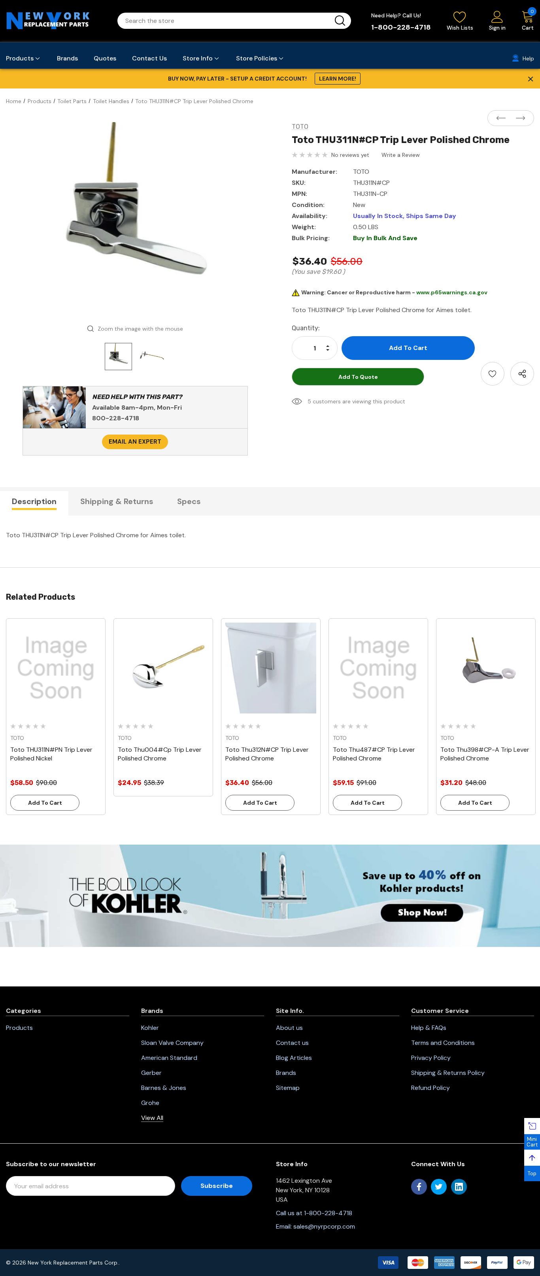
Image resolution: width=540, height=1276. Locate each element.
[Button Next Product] (518, 118)
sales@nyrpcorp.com (324, 1226)
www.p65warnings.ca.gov (451, 292)
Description (34, 501)
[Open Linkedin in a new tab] (459, 1187)
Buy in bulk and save (385, 238)
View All (152, 1118)
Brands (286, 1073)
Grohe (150, 1103)
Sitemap (288, 1088)
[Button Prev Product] (503, 118)
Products (19, 1028)
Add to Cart (45, 802)
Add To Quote (358, 376)
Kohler (150, 1028)
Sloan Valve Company (172, 1043)
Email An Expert (135, 442)
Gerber (151, 1073)
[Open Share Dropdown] (522, 374)
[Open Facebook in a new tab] (419, 1187)
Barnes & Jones (163, 1088)
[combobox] (224, 21)
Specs (189, 501)
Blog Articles (294, 1058)
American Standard (169, 1058)
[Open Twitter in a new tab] (439, 1187)
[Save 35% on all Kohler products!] (270, 895)
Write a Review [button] (400, 154)
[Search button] (340, 21)
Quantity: (306, 328)
